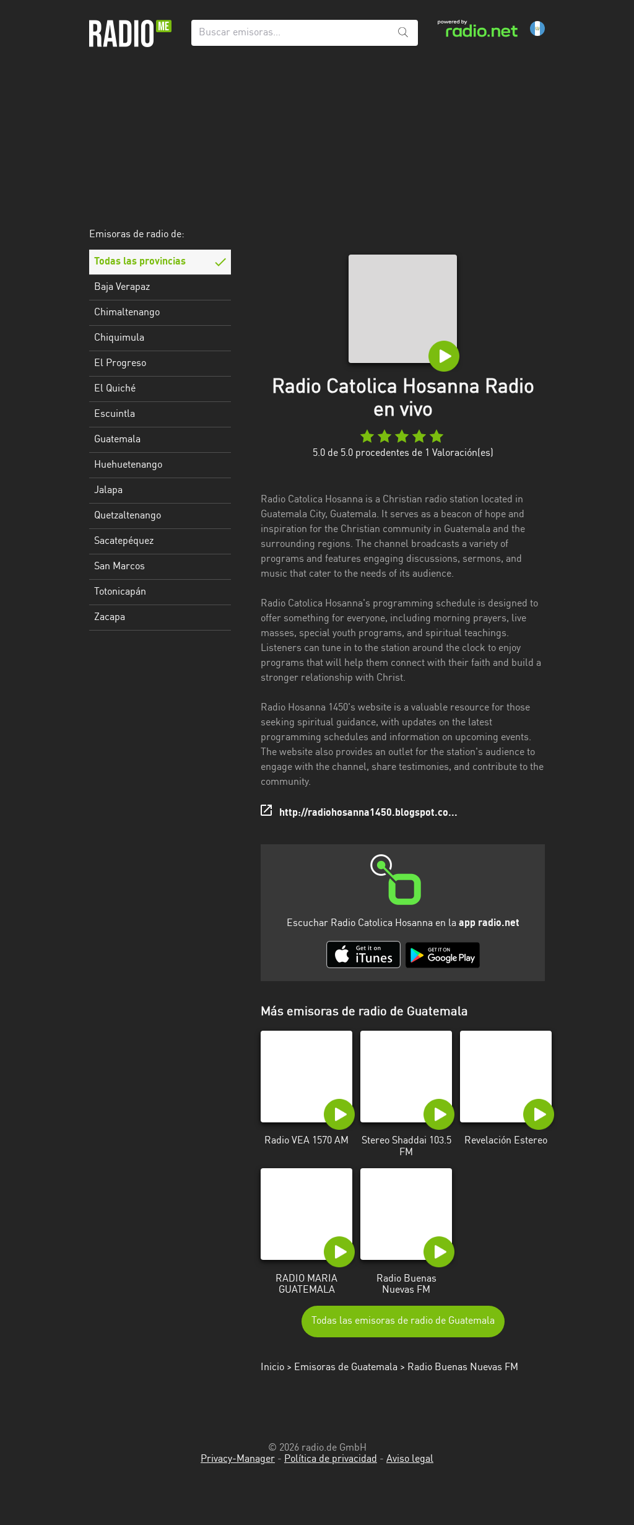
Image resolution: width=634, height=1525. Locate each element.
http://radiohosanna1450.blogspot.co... (368, 813)
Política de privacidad (330, 1459)
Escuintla (114, 414)
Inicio (272, 1368)
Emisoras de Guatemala (345, 1368)
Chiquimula (119, 338)
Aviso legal (409, 1459)
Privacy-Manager (238, 1459)
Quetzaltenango (127, 516)
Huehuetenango (128, 465)
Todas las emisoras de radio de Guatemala (403, 1321)
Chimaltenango (127, 313)
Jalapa (108, 491)
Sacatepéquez (124, 541)
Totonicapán (120, 592)
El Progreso (120, 364)
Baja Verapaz (122, 287)
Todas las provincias (140, 262)
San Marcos (119, 567)
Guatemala (117, 440)
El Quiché (115, 389)
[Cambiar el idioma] (537, 28)
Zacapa (109, 618)
